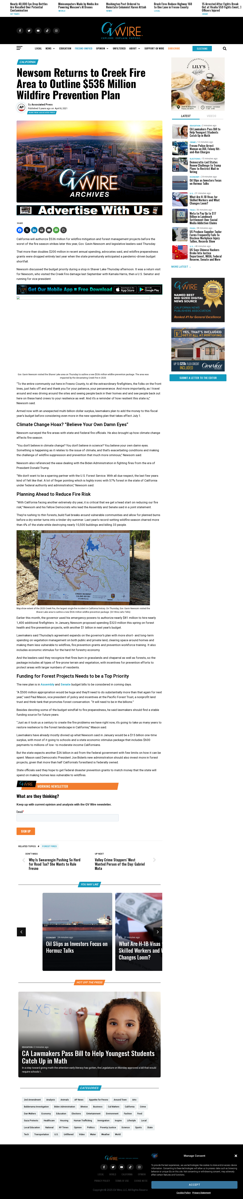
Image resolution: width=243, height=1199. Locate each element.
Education (27, 1047)
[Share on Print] (41, 230)
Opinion (142, 1174)
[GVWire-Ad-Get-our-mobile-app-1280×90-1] (89, 293)
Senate (66, 684)
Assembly (47, 684)
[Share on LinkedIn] (34, 230)
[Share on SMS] (56, 230)
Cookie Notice (141, 1180)
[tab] (185, 116)
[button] (236, 1156)
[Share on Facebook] (20, 230)
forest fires (49, 846)
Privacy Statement (201, 1193)
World (40, 11)
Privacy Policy (102, 1180)
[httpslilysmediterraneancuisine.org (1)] (198, 109)
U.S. (96, 938)
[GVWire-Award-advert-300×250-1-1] (198, 321)
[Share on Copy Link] (63, 230)
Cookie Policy (183, 1193)
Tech (192, 210)
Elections (195, 159)
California (27, 62)
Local (136, 11)
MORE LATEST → (181, 266)
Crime (183, 14)
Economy (27, 938)
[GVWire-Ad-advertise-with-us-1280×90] (89, 214)
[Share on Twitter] (27, 230)
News (87, 11)
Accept (194, 1184)
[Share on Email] (49, 230)
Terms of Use (122, 1180)
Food (192, 228)
